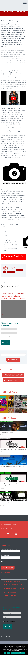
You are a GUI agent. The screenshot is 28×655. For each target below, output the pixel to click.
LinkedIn (12, 286)
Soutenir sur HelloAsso (14, 375)
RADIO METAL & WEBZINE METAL (13, 585)
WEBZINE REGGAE (10, 421)
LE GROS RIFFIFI (3, 396)
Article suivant (20, 293)
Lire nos (7, 337)
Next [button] (26, 404)
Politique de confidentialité (18, 652)
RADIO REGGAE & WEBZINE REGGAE (14, 588)
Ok (5, 652)
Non (9, 652)
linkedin (16, 534)
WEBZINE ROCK (11, 272)
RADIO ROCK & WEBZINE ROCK (12, 581)
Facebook (7, 286)
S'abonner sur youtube (14, 380)
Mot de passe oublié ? (7, 572)
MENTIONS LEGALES (8, 528)
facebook (12, 534)
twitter (8, 534)
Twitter (3, 286)
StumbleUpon (17, 286)
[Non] (26, 649)
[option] (13, 309)
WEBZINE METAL (7, 438)
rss (20, 534)
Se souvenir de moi (7, 562)
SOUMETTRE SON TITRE (9, 525)
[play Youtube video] (13, 98)
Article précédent (8, 293)
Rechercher (14, 359)
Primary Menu (25, 2)
